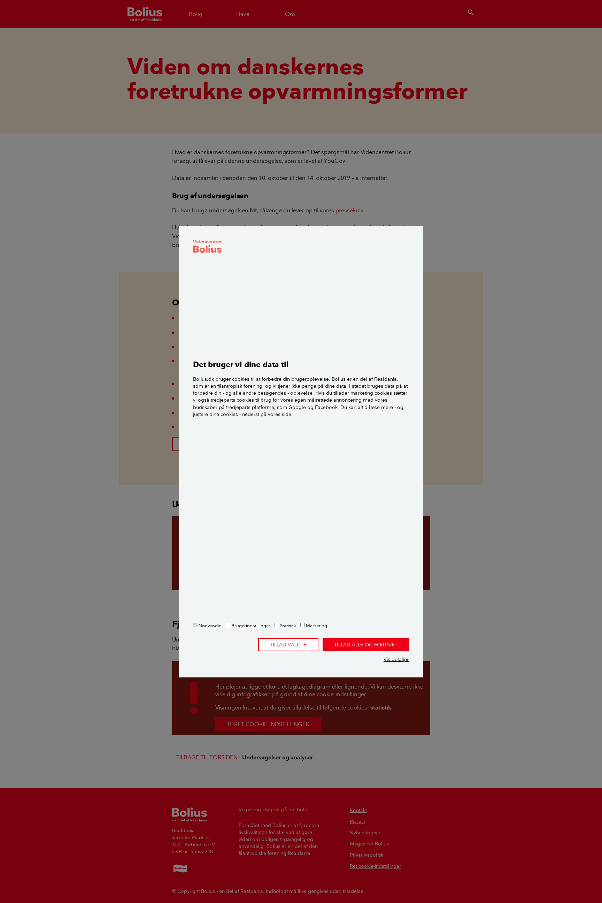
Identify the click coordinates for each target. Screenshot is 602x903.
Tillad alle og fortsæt (366, 645)
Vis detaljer (396, 659)
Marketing (316, 625)
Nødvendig (210, 625)
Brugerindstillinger (250, 625)
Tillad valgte (288, 645)
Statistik (287, 625)
